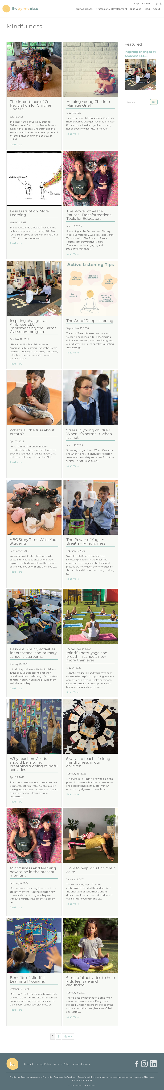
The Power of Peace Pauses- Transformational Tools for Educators (89, 214)
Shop (136, 3)
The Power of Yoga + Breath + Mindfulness (86, 541)
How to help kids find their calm (90, 870)
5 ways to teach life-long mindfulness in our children (88, 762)
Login (157, 3)
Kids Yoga (135, 9)
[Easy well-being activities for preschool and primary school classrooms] (34, 616)
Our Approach (84, 9)
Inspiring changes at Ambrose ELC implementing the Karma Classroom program (33, 326)
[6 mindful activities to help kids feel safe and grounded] (90, 945)
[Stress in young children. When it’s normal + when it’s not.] (90, 397)
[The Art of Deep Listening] (90, 288)
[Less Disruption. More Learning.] (34, 178)
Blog (147, 9)
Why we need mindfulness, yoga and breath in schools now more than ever (86, 654)
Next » (68, 1036)
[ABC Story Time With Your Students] (34, 507)
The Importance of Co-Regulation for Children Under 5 (31, 105)
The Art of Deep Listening (89, 321)
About (156, 9)
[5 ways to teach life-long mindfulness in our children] (90, 726)
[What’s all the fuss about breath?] (34, 397)
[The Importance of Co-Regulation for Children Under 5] (34, 69)
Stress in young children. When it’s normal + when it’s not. (89, 433)
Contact (146, 3)
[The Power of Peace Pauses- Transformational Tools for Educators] (90, 178)
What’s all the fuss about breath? (32, 432)
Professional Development (111, 9)
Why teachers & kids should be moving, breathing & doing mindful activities (34, 764)
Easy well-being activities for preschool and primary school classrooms (33, 652)
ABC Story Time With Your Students (34, 541)
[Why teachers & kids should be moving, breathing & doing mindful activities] (34, 726)
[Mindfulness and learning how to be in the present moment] (34, 835)
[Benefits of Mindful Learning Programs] (34, 945)
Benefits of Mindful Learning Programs (27, 979)
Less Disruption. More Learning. (29, 213)
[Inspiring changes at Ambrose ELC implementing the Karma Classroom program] (34, 288)
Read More (16, 144)
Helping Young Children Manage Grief (88, 103)
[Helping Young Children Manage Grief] (90, 69)
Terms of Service (81, 1064)
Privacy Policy (43, 1064)
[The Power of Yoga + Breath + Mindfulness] (90, 507)
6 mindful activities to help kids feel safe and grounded (90, 981)
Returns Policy (61, 1064)
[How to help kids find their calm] (90, 835)
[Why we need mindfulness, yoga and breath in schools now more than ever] (90, 616)
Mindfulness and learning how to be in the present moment (33, 871)
